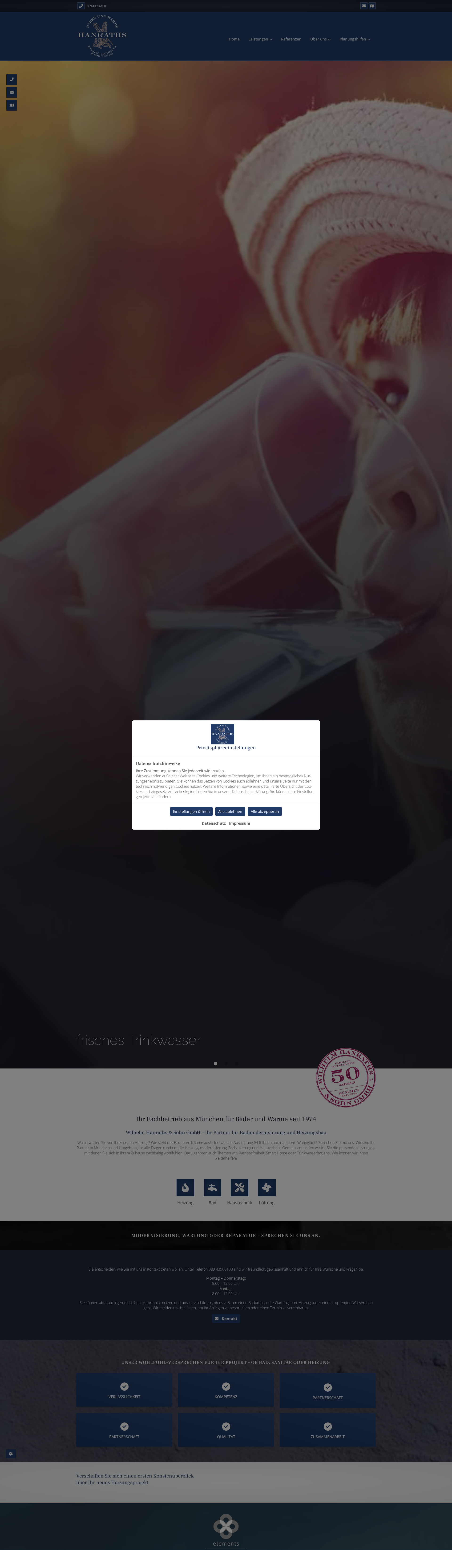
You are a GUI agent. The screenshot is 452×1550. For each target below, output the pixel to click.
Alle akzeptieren (265, 811)
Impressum (239, 823)
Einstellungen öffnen (191, 811)
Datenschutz (214, 823)
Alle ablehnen (230, 811)
